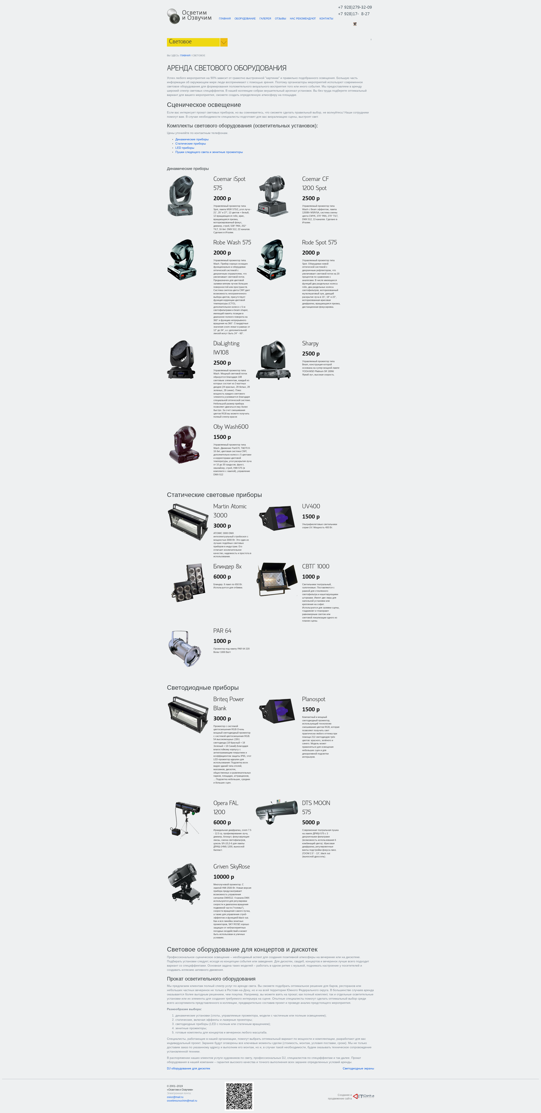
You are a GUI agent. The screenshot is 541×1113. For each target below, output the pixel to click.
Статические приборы (190, 143)
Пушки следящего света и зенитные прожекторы (209, 152)
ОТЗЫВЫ (280, 18)
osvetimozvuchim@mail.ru (182, 1100)
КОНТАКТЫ (326, 18)
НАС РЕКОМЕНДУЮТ (303, 18)
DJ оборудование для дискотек (188, 1068)
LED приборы (184, 147)
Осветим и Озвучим (197, 15)
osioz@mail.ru (175, 1097)
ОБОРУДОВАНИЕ (245, 18)
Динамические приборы (192, 139)
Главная (185, 55)
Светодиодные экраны (358, 1068)
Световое (180, 42)
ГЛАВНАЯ (225, 18)
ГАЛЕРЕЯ (265, 18)
